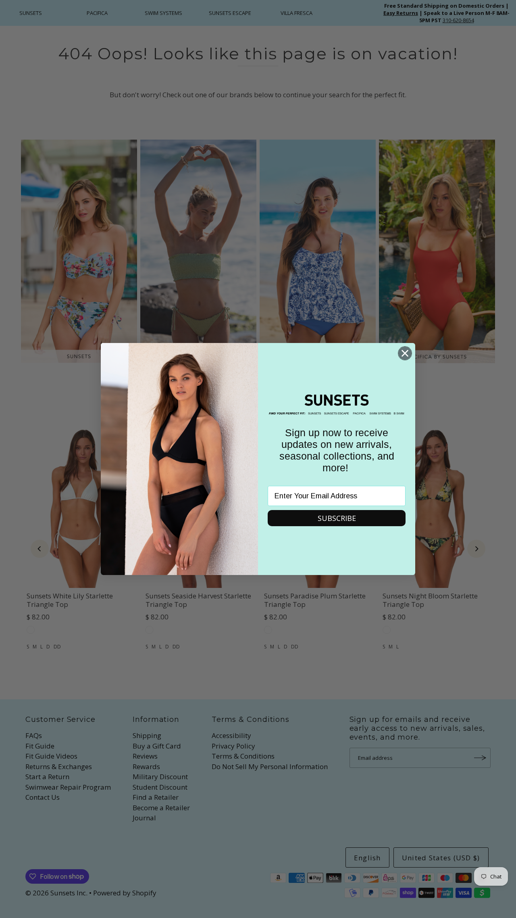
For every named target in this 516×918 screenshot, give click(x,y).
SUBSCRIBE (337, 518)
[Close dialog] (405, 353)
